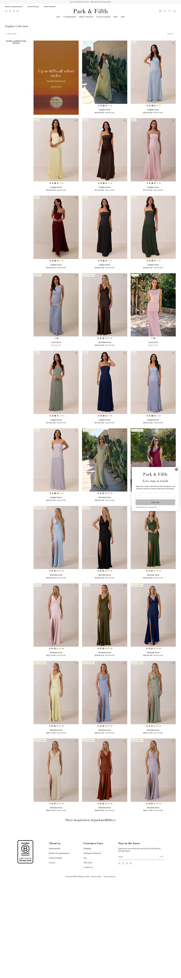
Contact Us (88, 867)
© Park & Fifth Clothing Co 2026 (77, 876)
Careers (52, 862)
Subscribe (155, 502)
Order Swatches (50, 6)
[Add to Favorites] (124, 43)
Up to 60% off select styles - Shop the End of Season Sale (90, 2)
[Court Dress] (56, 304)
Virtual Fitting (32, 6)
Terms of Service (109, 876)
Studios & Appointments (59, 853)
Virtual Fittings (55, 858)
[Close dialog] (176, 469)
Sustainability (54, 848)
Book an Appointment (13, 6)
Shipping (87, 848)
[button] (165, 11)
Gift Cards (87, 862)
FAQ (85, 858)
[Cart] (174, 11)
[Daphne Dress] (104, 72)
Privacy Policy (96, 876)
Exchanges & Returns (92, 853)
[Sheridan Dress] (104, 304)
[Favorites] (169, 11)
